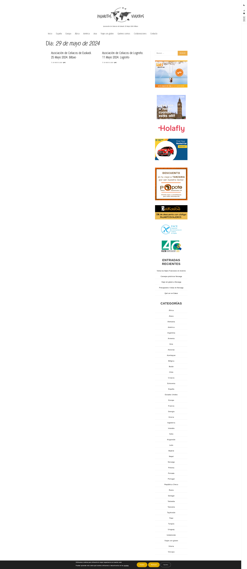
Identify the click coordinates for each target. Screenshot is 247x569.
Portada (171, 473)
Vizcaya (171, 552)
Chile (171, 372)
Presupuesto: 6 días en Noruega (171, 288)
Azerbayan (171, 355)
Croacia (171, 378)
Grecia (171, 417)
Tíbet (171, 518)
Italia (171, 434)
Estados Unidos (171, 395)
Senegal (171, 496)
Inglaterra (171, 423)
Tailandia (171, 501)
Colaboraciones (140, 33)
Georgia (171, 411)
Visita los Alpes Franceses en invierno (171, 271)
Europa (68, 33)
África (77, 33)
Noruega (171, 462)
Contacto (153, 33)
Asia (95, 33)
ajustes (126, 565)
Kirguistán (171, 440)
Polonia (171, 468)
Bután (171, 366)
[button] (244, 5)
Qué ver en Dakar (171, 293)
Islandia (171, 428)
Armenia (171, 338)
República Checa (171, 484)
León (171, 445)
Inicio (50, 33)
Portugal (171, 479)
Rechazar (154, 565)
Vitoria (171, 546)
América (86, 33)
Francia (171, 406)
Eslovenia (171, 383)
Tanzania (171, 507)
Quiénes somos (124, 33)
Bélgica (171, 361)
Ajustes (165, 565)
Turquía (171, 524)
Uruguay (171, 529)
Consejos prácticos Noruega (171, 276)
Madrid (171, 451)
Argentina (171, 333)
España (59, 33)
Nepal (171, 456)
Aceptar (142, 565)
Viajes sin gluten (107, 33)
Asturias (171, 350)
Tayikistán (171, 513)
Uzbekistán (171, 535)
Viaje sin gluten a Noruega (171, 282)
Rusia (171, 490)
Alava (171, 316)
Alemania (171, 322)
